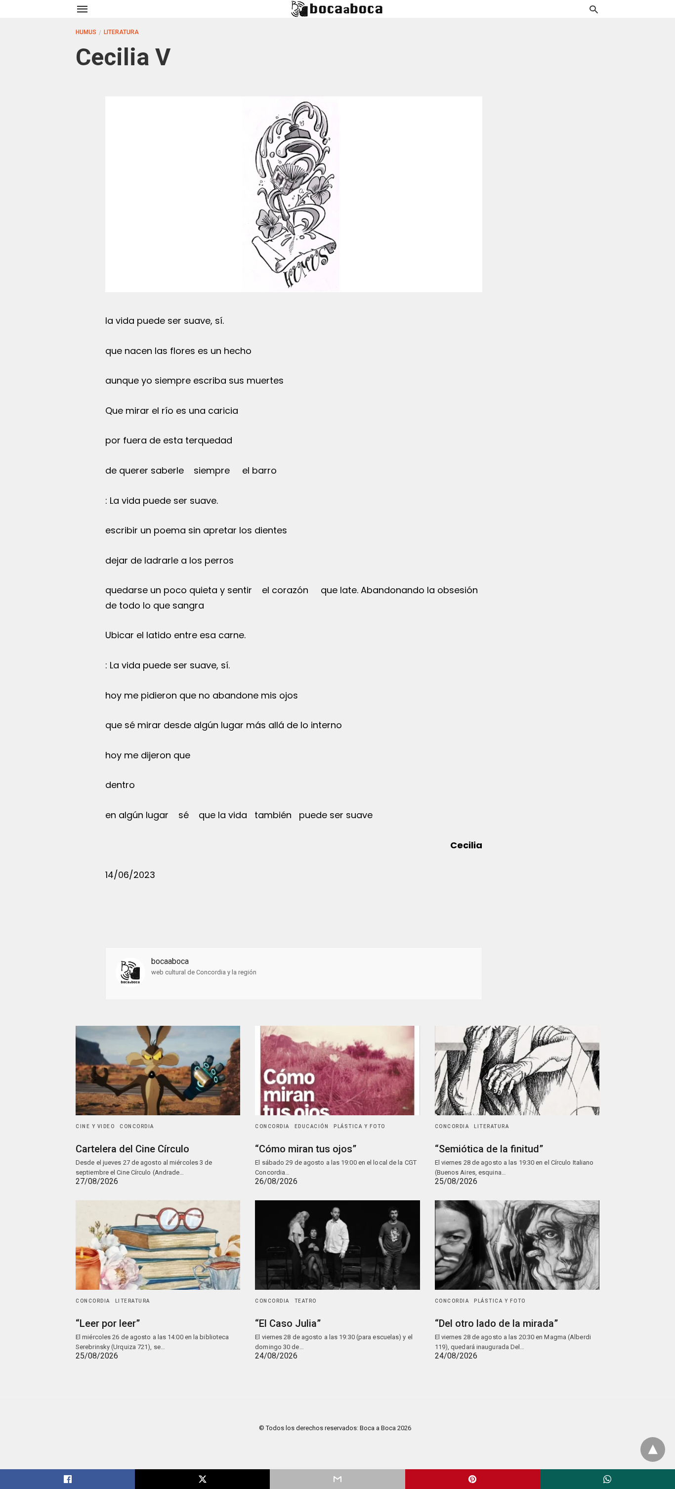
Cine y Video (95, 1126)
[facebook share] (67, 1479)
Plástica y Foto (359, 1126)
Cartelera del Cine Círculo (132, 1149)
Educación (312, 1126)
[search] (593, 9)
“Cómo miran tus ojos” (305, 1149)
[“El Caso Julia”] (337, 1245)
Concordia (137, 1126)
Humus (86, 32)
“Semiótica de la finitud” (489, 1149)
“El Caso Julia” (288, 1323)
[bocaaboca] (337, 9)
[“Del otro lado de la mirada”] (517, 1245)
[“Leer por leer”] (158, 1245)
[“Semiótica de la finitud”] (517, 1070)
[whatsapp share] (607, 1479)
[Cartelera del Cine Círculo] (158, 1070)
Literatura (121, 32)
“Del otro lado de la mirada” (496, 1323)
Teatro (306, 1301)
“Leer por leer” (108, 1323)
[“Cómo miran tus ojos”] (337, 1070)
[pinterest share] (472, 1479)
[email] (337, 1479)
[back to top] (652, 1449)
